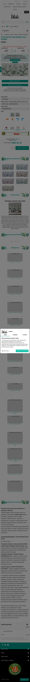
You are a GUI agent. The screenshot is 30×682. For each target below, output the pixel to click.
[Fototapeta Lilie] (22, 174)
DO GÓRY (23, 679)
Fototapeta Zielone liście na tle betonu (15, 413)
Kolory (12, 34)
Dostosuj (6, 350)
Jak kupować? (11, 3)
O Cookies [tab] (24, 334)
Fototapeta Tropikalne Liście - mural (15, 460)
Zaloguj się (15, 26)
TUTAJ (16, 617)
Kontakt (15, 9)
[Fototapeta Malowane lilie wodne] (22, 166)
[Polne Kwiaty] (15, 370)
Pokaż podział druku (15, 59)
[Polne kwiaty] (15, 386)
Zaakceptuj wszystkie (22, 350)
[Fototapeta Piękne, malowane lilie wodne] (8, 166)
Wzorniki (25, 3)
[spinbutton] (6, 50)
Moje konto (4, 656)
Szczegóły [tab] (15, 334)
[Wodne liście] (15, 321)
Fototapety (7, 34)
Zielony (16, 34)
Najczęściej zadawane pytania (19, 6)
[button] (11, 50)
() (4, 26)
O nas (4, 3)
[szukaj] (27, 22)
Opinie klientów (7, 6)
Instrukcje (18, 3)
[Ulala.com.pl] (15, 16)
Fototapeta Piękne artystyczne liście (15, 444)
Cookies (26, 11)
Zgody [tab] (5, 334)
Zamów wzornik (24, 101)
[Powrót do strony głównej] (1, 34)
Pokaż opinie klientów (8, 631)
